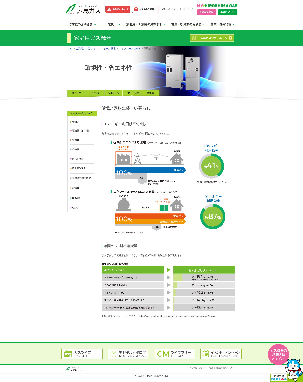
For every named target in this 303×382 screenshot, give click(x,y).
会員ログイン (227, 12)
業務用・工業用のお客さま (144, 24)
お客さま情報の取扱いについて (222, 368)
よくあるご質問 (146, 9)
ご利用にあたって (199, 368)
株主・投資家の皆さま (186, 24)
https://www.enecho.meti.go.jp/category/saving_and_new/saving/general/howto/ (177, 316)
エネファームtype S (129, 48)
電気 (112, 24)
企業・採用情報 (221, 24)
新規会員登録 (206, 12)
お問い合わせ (168, 9)
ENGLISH (185, 9)
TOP (69, 48)
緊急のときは (119, 9)
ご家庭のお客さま (81, 24)
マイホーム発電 (107, 48)
